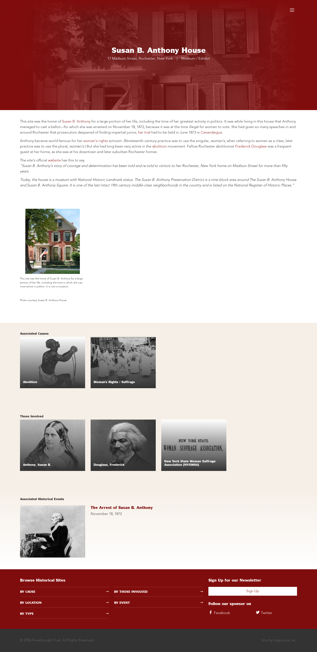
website (54, 160)
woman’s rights (95, 141)
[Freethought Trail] (34, 10)
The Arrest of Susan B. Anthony (122, 507)
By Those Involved (130, 591)
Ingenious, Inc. (285, 640)
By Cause (27, 591)
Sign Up (252, 591)
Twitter (266, 613)
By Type (27, 613)
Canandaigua (211, 132)
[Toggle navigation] (292, 10)
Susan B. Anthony (76, 121)
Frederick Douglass (251, 146)
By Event (122, 602)
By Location (31, 602)
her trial (144, 132)
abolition (159, 146)
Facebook (221, 613)
